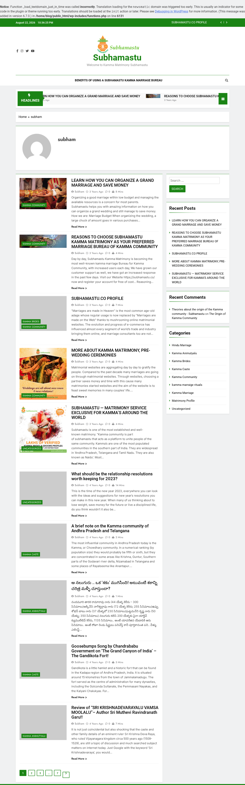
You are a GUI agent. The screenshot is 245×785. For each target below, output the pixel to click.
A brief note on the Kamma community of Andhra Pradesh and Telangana (110, 528)
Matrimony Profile (183, 400)
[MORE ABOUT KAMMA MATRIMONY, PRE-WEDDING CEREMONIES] (43, 374)
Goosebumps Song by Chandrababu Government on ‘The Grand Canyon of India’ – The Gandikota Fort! (113, 651)
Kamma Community (34, 205)
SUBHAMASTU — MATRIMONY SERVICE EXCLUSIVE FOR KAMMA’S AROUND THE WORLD (109, 413)
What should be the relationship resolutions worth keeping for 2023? (112, 476)
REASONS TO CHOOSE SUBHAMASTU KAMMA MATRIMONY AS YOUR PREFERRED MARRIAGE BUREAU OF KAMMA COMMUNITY (114, 242)
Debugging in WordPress (171, 11)
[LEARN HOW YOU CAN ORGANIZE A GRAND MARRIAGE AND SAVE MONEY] (43, 193)
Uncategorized (32, 448)
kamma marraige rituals (187, 385)
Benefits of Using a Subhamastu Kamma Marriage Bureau (118, 80)
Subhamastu (117, 57)
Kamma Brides (31, 321)
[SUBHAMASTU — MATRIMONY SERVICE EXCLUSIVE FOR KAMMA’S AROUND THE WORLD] (43, 429)
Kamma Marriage (183, 393)
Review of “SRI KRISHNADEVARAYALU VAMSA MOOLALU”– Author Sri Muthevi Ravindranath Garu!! (114, 712)
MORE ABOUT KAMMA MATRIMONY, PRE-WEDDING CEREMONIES (110, 352)
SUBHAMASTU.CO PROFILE (189, 22)
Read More (77, 226)
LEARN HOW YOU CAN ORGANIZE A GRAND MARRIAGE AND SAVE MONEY (71, 96)
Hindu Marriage (181, 345)
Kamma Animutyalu (34, 611)
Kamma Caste (31, 554)
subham (79, 191)
